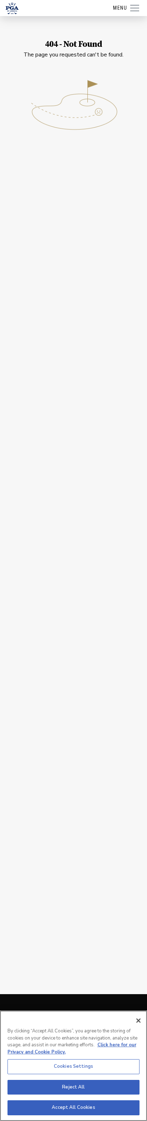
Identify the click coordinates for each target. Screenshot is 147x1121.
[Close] (138, 1020)
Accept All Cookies (73, 1107)
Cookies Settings (73, 1066)
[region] (73, 1066)
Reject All (73, 1087)
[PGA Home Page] (12, 8)
